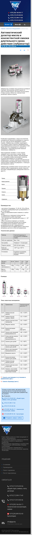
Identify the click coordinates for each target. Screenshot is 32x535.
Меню (17, 24)
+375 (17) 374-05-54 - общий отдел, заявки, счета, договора (16, 15)
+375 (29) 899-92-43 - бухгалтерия (13, 414)
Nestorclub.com (25, 531)
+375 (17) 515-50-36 (16, 20)
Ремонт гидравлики (9, 470)
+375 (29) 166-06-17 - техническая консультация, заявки (16, 12)
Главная (3, 28)
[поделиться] (20, 50)
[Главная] (15, 10)
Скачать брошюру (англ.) (11, 381)
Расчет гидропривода (9, 473)
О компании (6, 464)
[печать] (24, 50)
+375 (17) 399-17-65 (16, 18)
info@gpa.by (11, 522)
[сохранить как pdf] (28, 50)
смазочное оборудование (13, 28)
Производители (7, 467)
